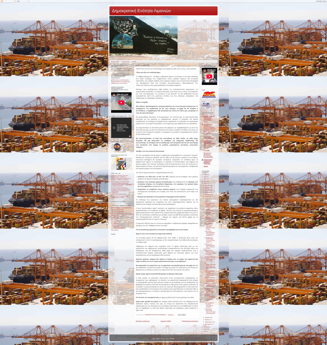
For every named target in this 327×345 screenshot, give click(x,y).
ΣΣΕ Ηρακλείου (115, 218)
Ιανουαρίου (208, 324)
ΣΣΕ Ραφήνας (115, 230)
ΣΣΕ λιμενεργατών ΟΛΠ (117, 211)
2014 (205, 329)
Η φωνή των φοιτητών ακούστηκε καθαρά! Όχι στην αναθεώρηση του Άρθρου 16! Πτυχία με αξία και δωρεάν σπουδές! (209, 131)
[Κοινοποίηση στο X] (181, 315)
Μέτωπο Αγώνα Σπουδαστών (208, 125)
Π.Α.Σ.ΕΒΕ (206, 150)
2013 (205, 331)
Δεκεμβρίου (208, 185)
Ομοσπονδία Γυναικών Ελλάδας (209, 137)
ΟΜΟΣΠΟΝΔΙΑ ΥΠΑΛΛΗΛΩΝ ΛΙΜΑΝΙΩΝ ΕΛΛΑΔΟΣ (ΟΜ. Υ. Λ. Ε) (210, 143)
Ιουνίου (207, 199)
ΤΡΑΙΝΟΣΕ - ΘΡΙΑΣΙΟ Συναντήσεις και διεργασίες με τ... (210, 219)
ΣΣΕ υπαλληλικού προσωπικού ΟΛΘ (121, 213)
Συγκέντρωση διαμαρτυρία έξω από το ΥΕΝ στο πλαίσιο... (210, 246)
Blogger (172, 338)
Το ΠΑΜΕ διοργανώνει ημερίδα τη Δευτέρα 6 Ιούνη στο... (210, 212)
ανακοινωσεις (125, 61)
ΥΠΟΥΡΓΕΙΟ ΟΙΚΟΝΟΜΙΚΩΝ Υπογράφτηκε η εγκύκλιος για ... (210, 233)
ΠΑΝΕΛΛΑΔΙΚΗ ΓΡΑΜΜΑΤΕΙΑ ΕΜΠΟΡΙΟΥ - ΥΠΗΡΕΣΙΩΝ (208, 162)
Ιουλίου (207, 196)
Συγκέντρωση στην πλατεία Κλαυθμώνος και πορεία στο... (210, 205)
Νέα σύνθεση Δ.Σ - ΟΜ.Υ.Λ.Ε (208, 147)
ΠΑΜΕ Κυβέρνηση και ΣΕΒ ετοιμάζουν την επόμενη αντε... (210, 273)
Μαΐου (207, 201)
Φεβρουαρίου (209, 322)
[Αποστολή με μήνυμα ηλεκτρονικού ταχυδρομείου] (178, 315)
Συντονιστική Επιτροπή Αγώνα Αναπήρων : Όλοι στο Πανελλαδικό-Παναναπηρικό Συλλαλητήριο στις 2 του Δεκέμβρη (120, 190)
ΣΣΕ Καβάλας (114, 224)
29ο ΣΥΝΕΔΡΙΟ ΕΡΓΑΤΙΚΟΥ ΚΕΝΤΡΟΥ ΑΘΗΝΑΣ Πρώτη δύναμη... (210, 226)
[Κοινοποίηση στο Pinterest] (185, 315)
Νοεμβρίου (208, 187)
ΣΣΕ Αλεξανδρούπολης (117, 228)
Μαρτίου (207, 319)
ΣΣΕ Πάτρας (114, 220)
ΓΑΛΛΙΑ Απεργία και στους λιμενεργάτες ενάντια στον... (210, 259)
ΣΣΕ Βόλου (114, 222)
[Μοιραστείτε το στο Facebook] (183, 315)
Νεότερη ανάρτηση (143, 321)
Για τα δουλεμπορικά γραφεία (119, 194)
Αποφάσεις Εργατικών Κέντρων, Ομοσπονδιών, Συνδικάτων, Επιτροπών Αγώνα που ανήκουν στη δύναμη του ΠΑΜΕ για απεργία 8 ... (121, 177)
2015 (205, 327)
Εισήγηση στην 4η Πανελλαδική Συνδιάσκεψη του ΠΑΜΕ (119, 196)
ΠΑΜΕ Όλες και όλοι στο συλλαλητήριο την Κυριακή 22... (210, 285)
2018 (205, 179)
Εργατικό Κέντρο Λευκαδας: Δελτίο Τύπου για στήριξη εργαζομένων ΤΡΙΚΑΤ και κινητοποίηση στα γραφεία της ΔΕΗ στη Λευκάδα (121, 184)
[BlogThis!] (180, 315)
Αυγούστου (208, 194)
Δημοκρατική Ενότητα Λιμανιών (141, 10)
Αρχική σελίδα (115, 61)
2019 (205, 177)
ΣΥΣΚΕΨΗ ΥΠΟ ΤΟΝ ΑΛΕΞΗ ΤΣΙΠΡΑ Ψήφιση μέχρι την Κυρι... (210, 290)
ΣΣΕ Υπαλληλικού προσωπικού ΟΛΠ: (121, 207)
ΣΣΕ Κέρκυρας (115, 226)
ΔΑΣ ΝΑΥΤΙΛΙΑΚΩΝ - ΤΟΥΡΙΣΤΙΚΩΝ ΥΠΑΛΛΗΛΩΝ (209, 118)
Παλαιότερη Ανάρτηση (190, 321)
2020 (205, 174)
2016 (205, 183)
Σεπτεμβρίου (208, 192)
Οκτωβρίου (208, 190)
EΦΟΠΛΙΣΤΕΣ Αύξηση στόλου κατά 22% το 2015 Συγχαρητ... (210, 252)
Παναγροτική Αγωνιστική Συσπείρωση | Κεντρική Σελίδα (208, 155)
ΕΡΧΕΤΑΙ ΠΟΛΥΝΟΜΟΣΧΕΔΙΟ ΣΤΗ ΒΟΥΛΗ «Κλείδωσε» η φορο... (210, 297)
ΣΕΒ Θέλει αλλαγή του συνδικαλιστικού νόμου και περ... (210, 279)
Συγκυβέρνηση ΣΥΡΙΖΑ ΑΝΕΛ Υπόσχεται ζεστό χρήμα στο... (210, 240)
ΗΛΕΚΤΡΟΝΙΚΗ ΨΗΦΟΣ (208, 121)
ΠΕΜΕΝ (206, 166)
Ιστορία (134, 61)
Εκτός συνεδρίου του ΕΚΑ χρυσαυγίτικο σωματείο (209, 305)
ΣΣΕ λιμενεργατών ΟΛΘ (117, 215)
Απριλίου (207, 317)
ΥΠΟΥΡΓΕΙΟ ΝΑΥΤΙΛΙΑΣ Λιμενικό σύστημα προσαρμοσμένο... (210, 312)
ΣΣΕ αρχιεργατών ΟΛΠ (117, 209)
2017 (205, 181)
